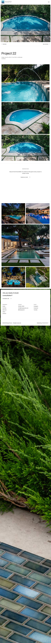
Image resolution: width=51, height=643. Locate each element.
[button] (49, 2)
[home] (6, 2)
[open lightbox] (25, 82)
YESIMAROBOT (45, 323)
